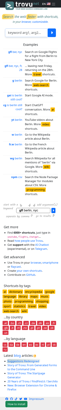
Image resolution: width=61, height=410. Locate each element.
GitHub (30, 275)
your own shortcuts (29, 271)
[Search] (52, 32)
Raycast (16, 267)
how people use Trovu (29, 241)
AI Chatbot (42, 245)
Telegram (41, 249)
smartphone (50, 262)
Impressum (36, 399)
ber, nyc (15, 52)
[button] (54, 4)
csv (16, 177)
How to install (16, 404)
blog (17, 355)
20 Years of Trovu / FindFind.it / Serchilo (32, 381)
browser (26, 22)
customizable (40, 22)
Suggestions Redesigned (23, 361)
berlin (17, 80)
